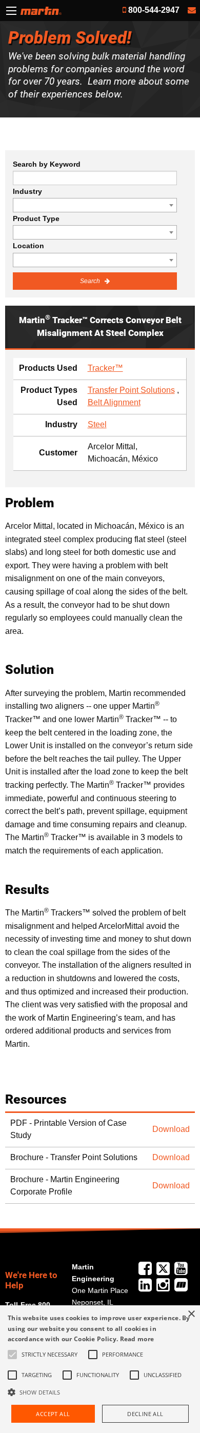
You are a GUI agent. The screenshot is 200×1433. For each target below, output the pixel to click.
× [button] (191, 1314)
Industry (27, 191)
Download (171, 1129)
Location (28, 246)
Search (91, 281)
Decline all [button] (145, 1414)
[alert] (100, 1369)
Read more (137, 1339)
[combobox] (95, 205)
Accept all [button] (53, 1414)
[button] (100, 1392)
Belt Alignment (114, 402)
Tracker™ (105, 368)
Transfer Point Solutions (131, 390)
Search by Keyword (47, 164)
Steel (97, 424)
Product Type (36, 218)
